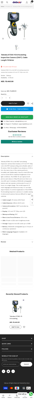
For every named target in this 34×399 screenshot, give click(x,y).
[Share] (31, 103)
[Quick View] (23, 300)
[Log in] (27, 2)
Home (2, 6)
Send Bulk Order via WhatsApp (17, 117)
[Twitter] (13, 371)
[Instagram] (8, 371)
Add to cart (13, 103)
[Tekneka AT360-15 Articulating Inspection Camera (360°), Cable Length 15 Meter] (17, 306)
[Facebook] (3, 371)
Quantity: (4, 94)
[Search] (7, 2)
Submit (26, 364)
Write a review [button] (17, 142)
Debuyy (8, 75)
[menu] (2, 2)
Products (8, 6)
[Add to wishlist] (28, 103)
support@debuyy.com (25, 124)
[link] (8, 280)
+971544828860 (22, 127)
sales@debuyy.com (21, 121)
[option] (17, 25)
